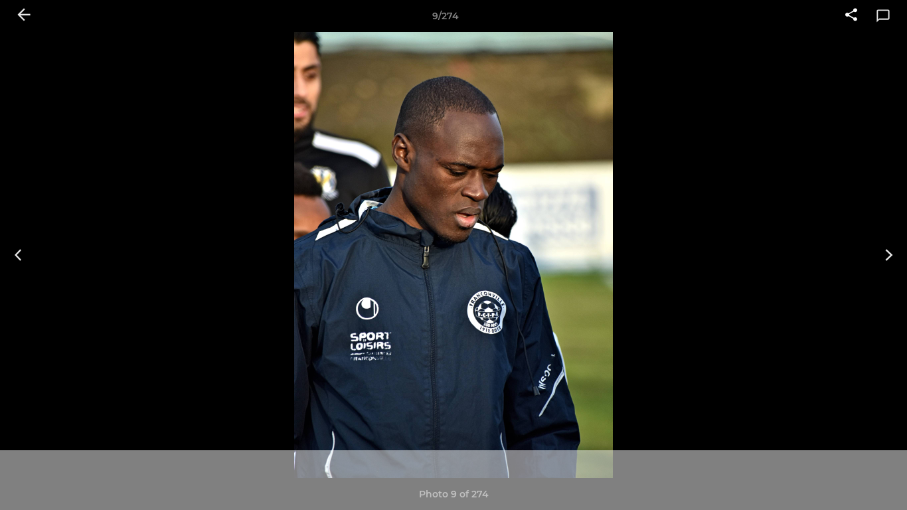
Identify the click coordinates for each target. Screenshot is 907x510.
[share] (851, 16)
